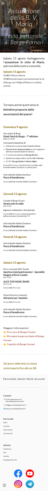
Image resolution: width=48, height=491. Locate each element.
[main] (24, 26)
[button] (3, 3)
